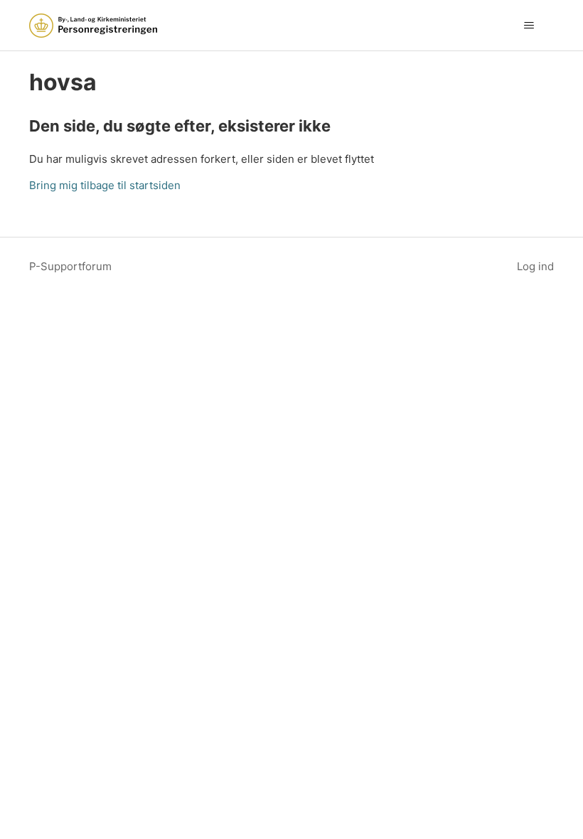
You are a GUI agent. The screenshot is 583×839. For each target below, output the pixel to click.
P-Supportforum (70, 266)
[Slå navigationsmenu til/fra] (528, 25)
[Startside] (93, 26)
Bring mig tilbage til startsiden (105, 185)
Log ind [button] (535, 266)
